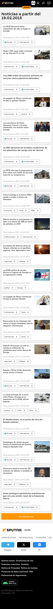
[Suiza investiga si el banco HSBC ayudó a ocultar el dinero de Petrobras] (42, 198)
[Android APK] (9, 583)
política (24, 114)
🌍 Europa (8, 42)
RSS (31, 571)
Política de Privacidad (10, 568)
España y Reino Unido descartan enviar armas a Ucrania (17, 371)
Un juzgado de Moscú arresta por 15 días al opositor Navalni (17, 99)
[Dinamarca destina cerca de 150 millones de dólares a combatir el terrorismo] (42, 472)
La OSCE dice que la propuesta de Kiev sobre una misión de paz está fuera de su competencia (18, 172)
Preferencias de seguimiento (13, 575)
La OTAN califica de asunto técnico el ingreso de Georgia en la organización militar (17, 272)
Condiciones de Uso (24, 560)
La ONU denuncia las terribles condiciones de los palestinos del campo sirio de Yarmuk (25, 149)
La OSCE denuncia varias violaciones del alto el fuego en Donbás (16, 28)
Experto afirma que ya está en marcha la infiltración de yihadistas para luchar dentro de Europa (17, 349)
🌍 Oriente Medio (27, 66)
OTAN (19, 410)
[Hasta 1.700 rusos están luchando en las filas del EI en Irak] (42, 54)
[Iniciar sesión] (38, 3)
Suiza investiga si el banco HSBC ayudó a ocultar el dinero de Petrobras (17, 197)
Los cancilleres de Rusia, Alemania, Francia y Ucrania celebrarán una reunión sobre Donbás (16, 126)
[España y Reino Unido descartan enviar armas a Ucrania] (42, 374)
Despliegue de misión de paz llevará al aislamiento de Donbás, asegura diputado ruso (17, 444)
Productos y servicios (10, 564)
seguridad (8, 261)
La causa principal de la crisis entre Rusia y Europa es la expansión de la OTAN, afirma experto (16, 398)
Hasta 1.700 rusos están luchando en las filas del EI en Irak (17, 52)
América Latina (9, 237)
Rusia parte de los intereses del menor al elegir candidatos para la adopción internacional (17, 323)
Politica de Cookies (29, 568)
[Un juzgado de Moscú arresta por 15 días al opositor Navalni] (42, 102)
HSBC (33, 210)
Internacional (24, 42)
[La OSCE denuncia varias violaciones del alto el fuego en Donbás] (42, 30)
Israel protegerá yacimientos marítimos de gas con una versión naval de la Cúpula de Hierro (24, 496)
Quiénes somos (8, 560)
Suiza (21, 210)
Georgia (20, 288)
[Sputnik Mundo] (8, 4)
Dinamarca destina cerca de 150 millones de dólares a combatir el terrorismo (17, 470)
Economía (8, 210)
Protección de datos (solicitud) (14, 571)
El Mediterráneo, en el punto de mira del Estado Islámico (23, 420)
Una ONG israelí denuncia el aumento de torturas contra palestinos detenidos (23, 76)
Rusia (23, 312)
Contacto (25, 564)
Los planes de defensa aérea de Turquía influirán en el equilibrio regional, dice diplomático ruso (17, 248)
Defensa (22, 261)
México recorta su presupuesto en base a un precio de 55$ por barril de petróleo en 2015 (18, 221)
